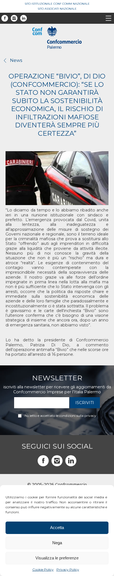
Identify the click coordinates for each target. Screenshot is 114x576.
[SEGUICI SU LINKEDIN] (70, 460)
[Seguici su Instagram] (14, 18)
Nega (57, 542)
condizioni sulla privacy (77, 415)
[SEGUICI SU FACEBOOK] (43, 460)
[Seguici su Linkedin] (23, 18)
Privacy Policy (67, 569)
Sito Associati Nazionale (57, 9)
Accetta (57, 527)
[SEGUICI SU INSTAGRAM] (57, 460)
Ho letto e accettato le (60, 416)
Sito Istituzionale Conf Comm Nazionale (57, 4)
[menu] (108, 18)
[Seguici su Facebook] (4, 18)
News (16, 60)
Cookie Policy (43, 569)
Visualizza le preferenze (57, 558)
